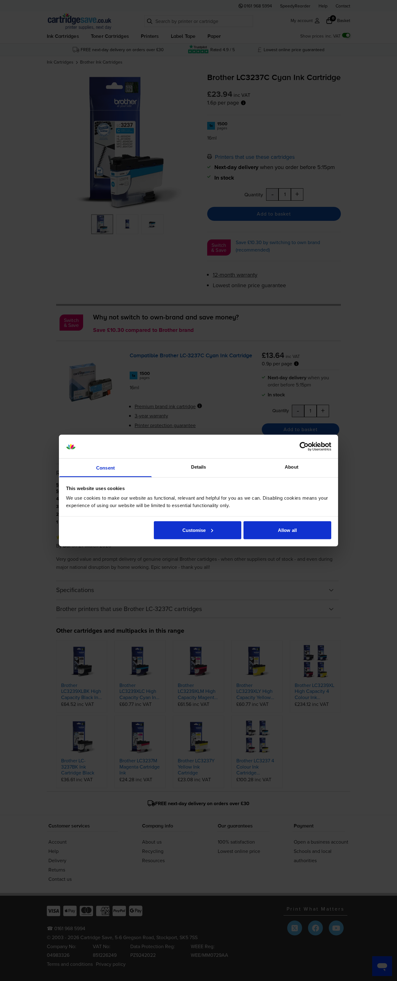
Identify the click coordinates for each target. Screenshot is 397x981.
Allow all (287, 530)
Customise (194, 530)
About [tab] (291, 467)
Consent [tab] (105, 467)
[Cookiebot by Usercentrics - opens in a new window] (304, 446)
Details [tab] (198, 467)
